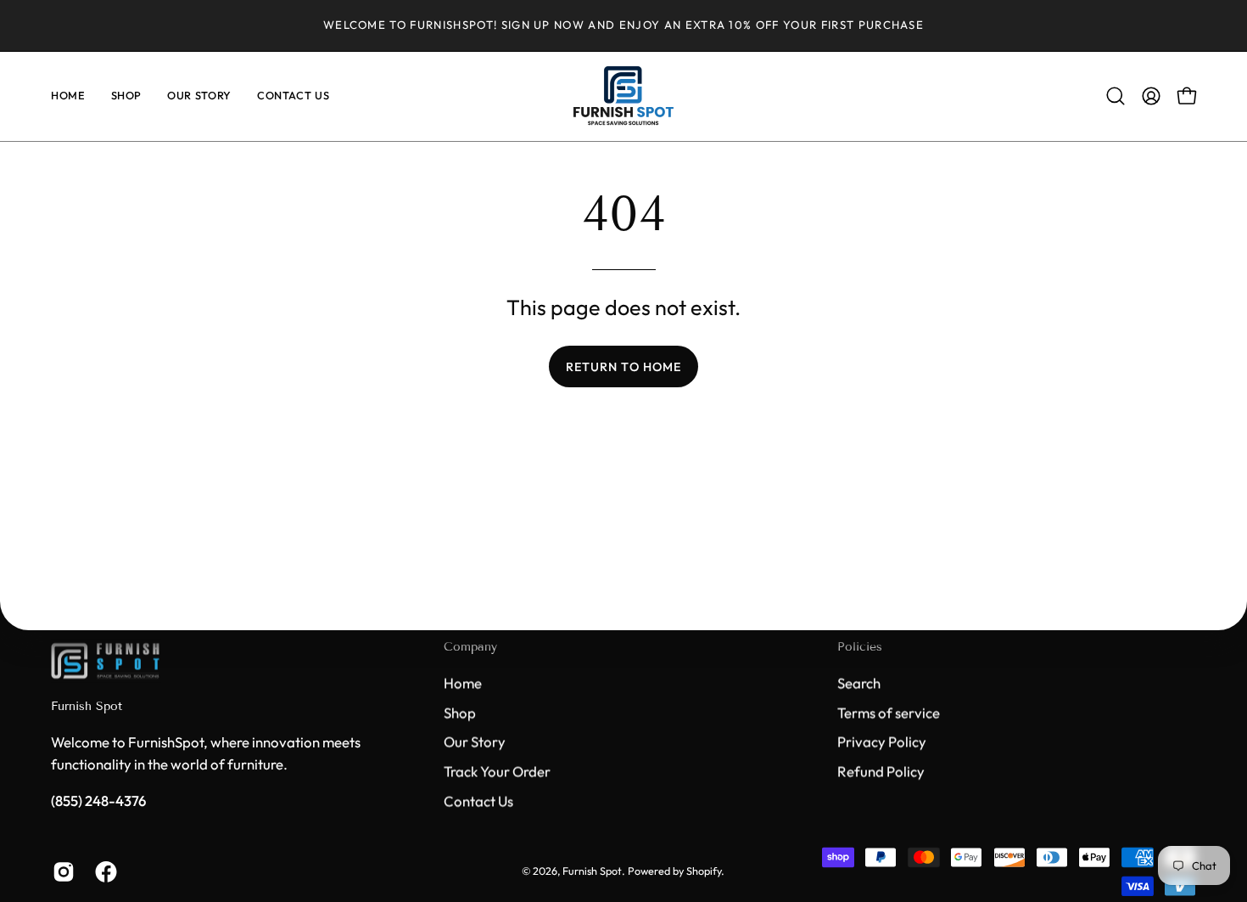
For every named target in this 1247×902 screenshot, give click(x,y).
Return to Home (623, 367)
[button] (1115, 96)
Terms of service (888, 712)
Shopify (703, 870)
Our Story (475, 741)
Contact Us (478, 800)
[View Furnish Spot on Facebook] (103, 871)
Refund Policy (881, 771)
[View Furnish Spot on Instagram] (61, 871)
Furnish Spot (86, 707)
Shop (460, 712)
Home (463, 682)
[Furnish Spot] (623, 96)
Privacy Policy (881, 741)
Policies (859, 647)
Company (470, 647)
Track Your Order (497, 771)
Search (859, 682)
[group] (623, 25)
